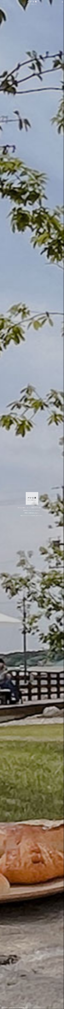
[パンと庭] (32, 2)
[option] (32, 504)
